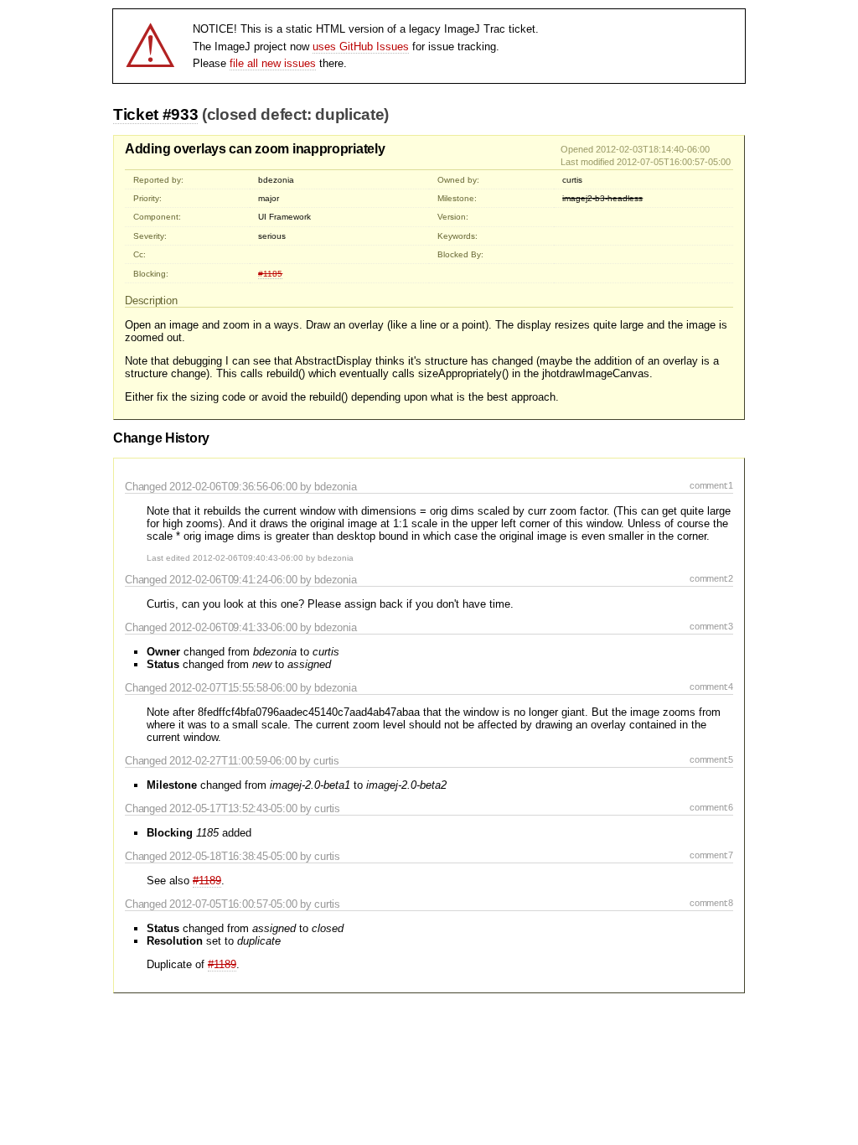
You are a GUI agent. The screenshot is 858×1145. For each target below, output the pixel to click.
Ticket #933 (155, 114)
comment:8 (711, 903)
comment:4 (711, 686)
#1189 (207, 880)
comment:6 (711, 807)
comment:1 (711, 485)
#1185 (270, 273)
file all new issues (273, 63)
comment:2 (711, 578)
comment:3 (711, 626)
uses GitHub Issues (361, 46)
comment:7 (711, 855)
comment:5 (711, 759)
